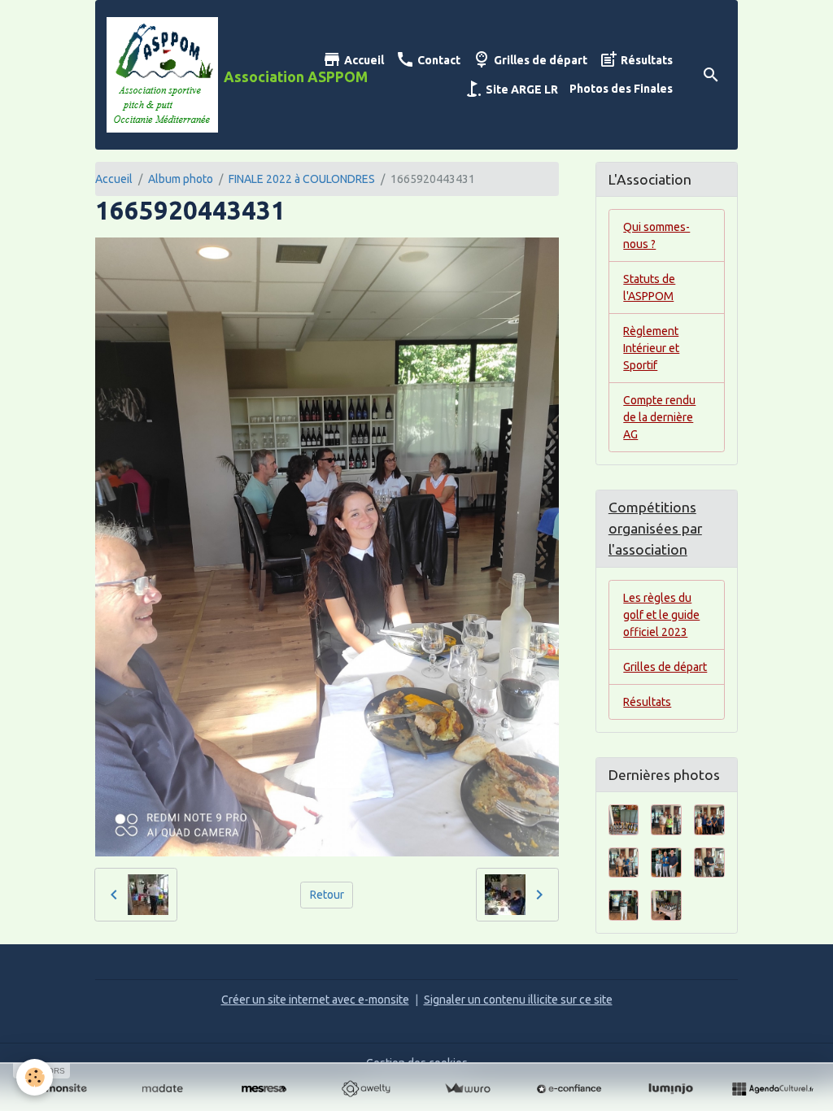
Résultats (645, 60)
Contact (437, 60)
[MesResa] (264, 1089)
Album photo (180, 178)
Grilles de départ (539, 60)
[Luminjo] (670, 1089)
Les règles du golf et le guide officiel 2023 (661, 614)
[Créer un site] (60, 1089)
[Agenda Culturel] (772, 1089)
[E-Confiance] (569, 1089)
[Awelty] (365, 1089)
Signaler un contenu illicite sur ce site (518, 999)
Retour (327, 894)
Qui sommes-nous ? (656, 235)
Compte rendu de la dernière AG (659, 417)
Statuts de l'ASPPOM (649, 287)
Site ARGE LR (520, 89)
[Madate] (162, 1089)
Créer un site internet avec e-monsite (315, 999)
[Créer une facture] (467, 1089)
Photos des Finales (621, 88)
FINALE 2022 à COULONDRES (302, 178)
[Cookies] (34, 1077)
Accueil (363, 60)
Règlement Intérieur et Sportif (651, 348)
